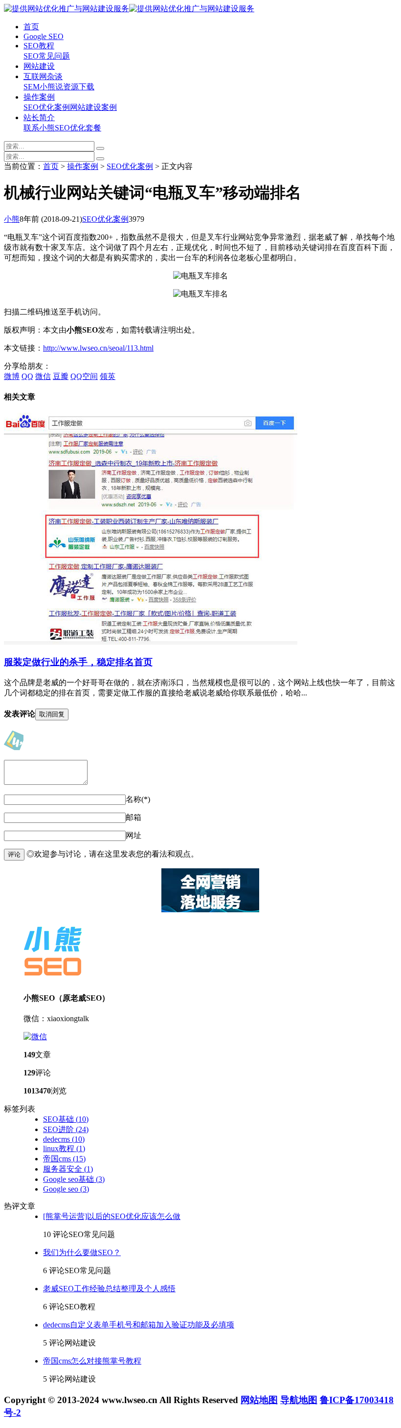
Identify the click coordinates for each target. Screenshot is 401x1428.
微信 (43, 376)
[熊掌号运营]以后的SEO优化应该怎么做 (111, 1216)
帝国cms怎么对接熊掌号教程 (92, 1361)
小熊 (12, 219)
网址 (133, 835)
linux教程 (64, 1148)
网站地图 (259, 1400)
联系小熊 (39, 128)
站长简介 (39, 117)
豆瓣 (60, 376)
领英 (107, 376)
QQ (27, 376)
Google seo (66, 1189)
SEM (31, 87)
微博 (12, 376)
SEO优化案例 (46, 107)
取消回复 (52, 714)
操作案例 (39, 97)
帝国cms (64, 1159)
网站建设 (39, 66)
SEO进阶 (66, 1129)
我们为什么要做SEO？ (82, 1252)
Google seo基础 (74, 1179)
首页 (31, 26)
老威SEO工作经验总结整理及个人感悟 (109, 1288)
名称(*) (138, 799)
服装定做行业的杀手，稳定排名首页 (78, 662)
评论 (14, 854)
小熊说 (51, 87)
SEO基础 (66, 1119)
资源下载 (78, 87)
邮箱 (133, 817)
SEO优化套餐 (78, 128)
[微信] (35, 1036)
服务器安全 (68, 1169)
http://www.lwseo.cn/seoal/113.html (98, 348)
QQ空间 (84, 376)
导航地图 (298, 1400)
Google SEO (43, 36)
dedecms (64, 1139)
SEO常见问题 (46, 56)
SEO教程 (38, 46)
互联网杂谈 (43, 76)
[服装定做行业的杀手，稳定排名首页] (150, 642)
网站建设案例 (93, 107)
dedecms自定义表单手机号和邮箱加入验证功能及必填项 (138, 1325)
